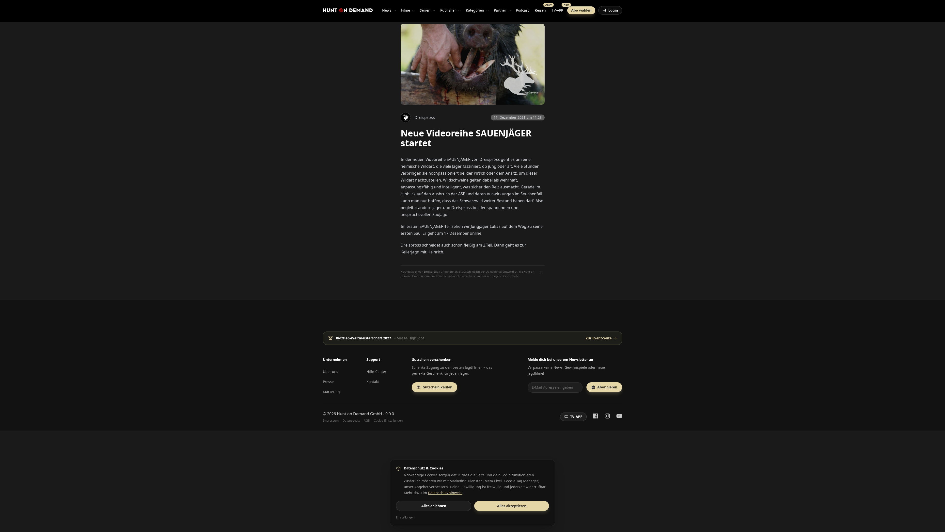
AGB (367, 421)
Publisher (448, 10)
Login (613, 10)
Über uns (330, 371)
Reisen (542, 9)
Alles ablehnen (433, 505)
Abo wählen (581, 10)
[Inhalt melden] (542, 272)
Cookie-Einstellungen (388, 421)
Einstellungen (405, 517)
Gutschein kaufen (437, 387)
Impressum (331, 421)
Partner (500, 10)
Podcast (522, 10)
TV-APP (559, 9)
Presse (328, 381)
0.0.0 (389, 413)
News (386, 10)
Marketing (331, 391)
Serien (425, 10)
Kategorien (475, 10)
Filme (405, 10)
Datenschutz (351, 421)
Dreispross (431, 271)
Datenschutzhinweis (445, 492)
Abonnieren (607, 387)
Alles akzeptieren (511, 505)
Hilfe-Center (376, 371)
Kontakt (372, 381)
